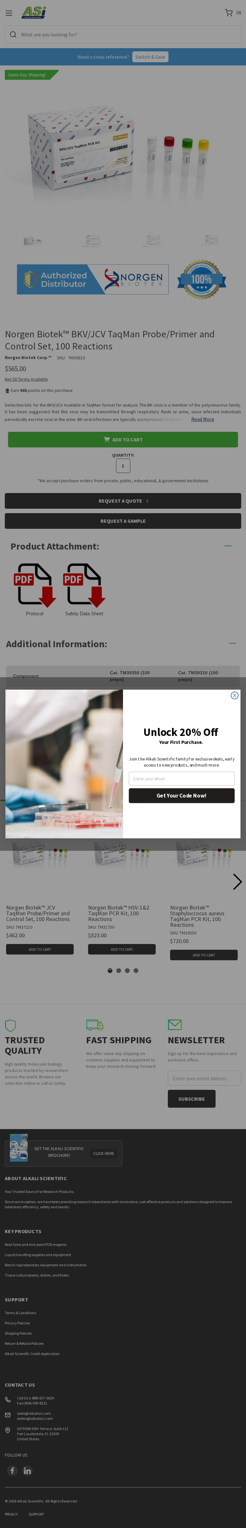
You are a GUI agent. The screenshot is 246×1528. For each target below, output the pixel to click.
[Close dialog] (234, 695)
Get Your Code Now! (182, 795)
